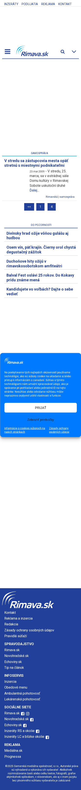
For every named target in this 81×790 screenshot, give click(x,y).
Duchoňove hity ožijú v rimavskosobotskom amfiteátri (34, 263)
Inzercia (10, 682)
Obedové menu (15, 687)
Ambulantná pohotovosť (22, 693)
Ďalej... (34, 190)
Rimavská (52, 196)
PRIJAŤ (40, 407)
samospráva (67, 196)
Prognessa (12, 757)
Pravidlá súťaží (15, 636)
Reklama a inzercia (18, 618)
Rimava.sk (12, 650)
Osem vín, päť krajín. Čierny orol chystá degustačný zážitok (41, 249)
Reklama (48, 4)
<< (29, 207)
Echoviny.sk (13, 662)
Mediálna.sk (13, 751)
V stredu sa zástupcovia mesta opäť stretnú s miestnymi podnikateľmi (36, 163)
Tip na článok (14, 668)
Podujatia (30, 4)
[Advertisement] (40, 106)
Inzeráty (11, 4)
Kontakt (65, 4)
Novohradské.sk (16, 656)
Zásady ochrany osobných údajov (59, 430)
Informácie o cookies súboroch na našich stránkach (24, 430)
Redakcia (11, 624)
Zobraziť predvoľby (40, 419)
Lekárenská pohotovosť (22, 699)
